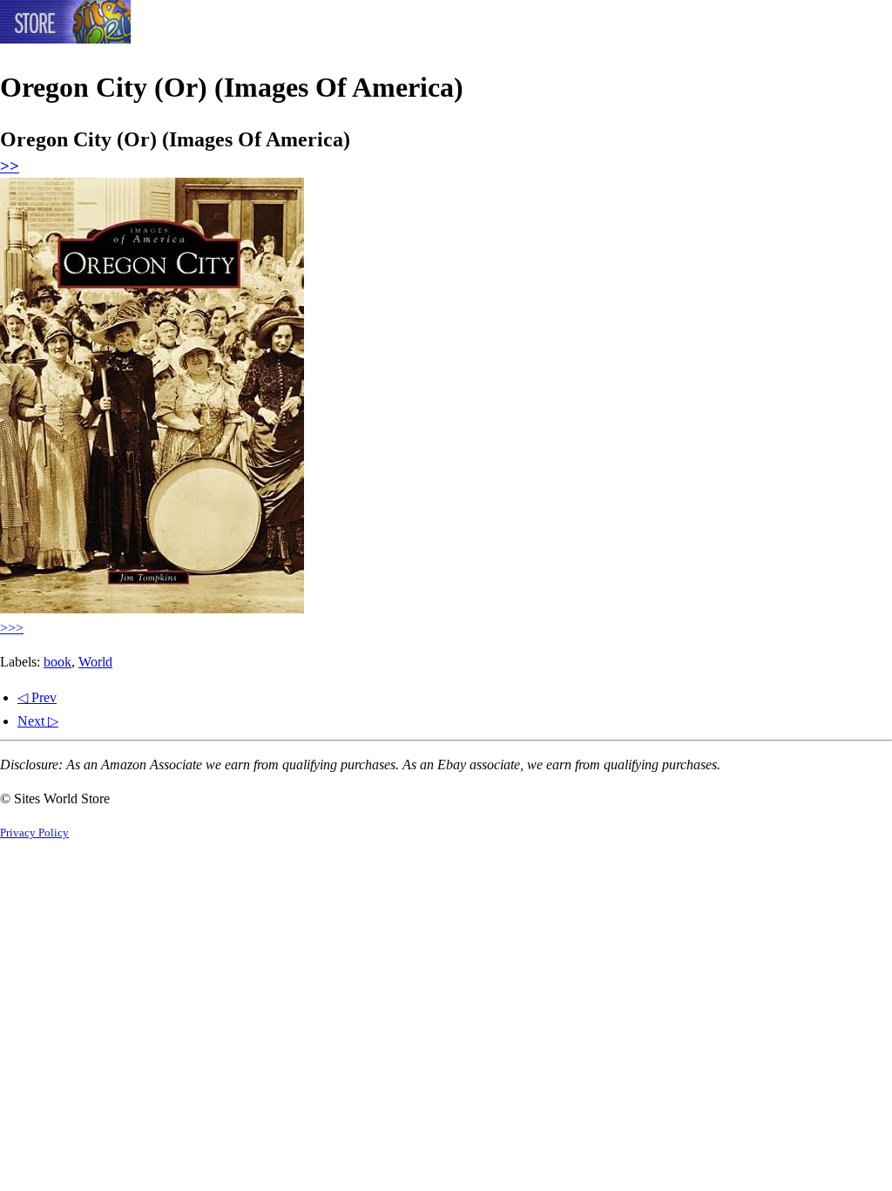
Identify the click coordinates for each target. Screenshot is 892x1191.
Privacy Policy (34, 833)
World (95, 661)
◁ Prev (37, 697)
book (57, 661)
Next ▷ (37, 721)
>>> (12, 627)
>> (9, 166)
